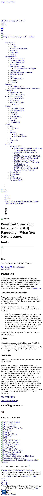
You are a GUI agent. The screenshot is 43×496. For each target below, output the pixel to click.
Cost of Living (15, 122)
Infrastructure (14, 64)
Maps (12, 76)
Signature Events (16, 146)
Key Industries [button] (10, 42)
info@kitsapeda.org (8, 21)
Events (12, 176)
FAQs (12, 142)
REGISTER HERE (8, 397)
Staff (11, 138)
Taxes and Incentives (17, 62)
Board (12, 130)
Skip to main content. (8, 2)
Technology (14, 52)
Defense (12, 44)
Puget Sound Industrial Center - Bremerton (24, 88)
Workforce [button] (9, 90)
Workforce (13, 82)
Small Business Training (9, 401)
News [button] (7, 144)
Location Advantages (17, 58)
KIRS (16, 104)
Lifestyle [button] (8, 106)
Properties (13, 80)
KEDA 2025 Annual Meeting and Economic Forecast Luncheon (26, 159)
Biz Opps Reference (17, 98)
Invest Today (18, 134)
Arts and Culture (15, 116)
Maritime (13, 46)
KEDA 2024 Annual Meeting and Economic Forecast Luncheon (26, 169)
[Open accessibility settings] (4, 492)
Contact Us (14, 140)
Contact (3, 25)
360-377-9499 (20, 21)
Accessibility (5, 484)
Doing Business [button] (10, 56)
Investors (13, 132)
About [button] (7, 124)
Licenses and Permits (17, 60)
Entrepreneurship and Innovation (21, 72)
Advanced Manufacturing (19, 48)
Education (13, 112)
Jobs (11, 126)
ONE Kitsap (14, 128)
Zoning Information (16, 78)
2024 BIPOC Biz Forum (22, 166)
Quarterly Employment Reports (25, 68)
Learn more (37, 288)
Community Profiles (17, 108)
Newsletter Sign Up (16, 180)
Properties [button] (8, 84)
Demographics (15, 70)
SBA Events (5, 269)
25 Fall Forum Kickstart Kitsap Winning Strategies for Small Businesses (28, 149)
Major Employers (16, 92)
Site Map (4, 482)
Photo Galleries (15, 172)
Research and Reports (17, 66)
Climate (12, 120)
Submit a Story (15, 174)
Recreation (13, 118)
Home (3, 23)
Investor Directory (20, 136)
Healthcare (13, 50)
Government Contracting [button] (14, 96)
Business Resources (16, 74)
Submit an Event (15, 178)
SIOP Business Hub (17, 102)
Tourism (12, 54)
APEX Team (14, 100)
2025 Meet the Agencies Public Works (27, 156)
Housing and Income (17, 110)
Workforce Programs (17, 94)
